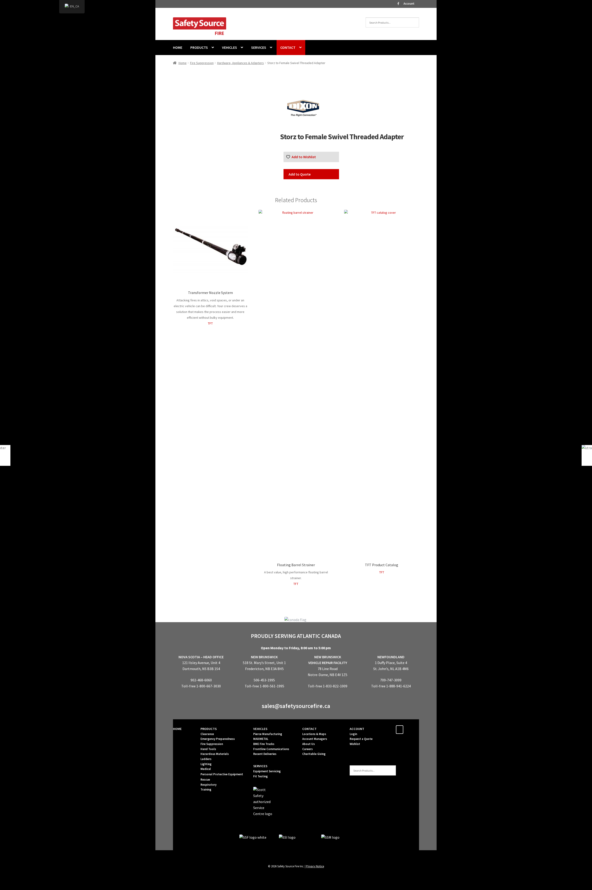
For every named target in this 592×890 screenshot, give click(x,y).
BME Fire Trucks (263, 744)
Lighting (206, 764)
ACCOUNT (357, 729)
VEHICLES (229, 47)
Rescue (205, 780)
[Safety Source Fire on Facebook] (399, 729)
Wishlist (355, 744)
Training (205, 789)
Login (353, 734)
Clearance (207, 734)
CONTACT (288, 47)
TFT (210, 323)
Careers (307, 749)
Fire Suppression (202, 63)
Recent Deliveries (264, 754)
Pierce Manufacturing (267, 734)
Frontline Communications (271, 749)
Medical (205, 769)
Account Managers (314, 739)
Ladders (205, 759)
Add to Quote (300, 174)
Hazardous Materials (214, 754)
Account (409, 4)
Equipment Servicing (267, 771)
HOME (177, 47)
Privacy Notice (315, 866)
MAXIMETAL (260, 739)
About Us (308, 744)
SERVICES (258, 47)
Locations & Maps (314, 734)
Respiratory (208, 785)
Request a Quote (361, 739)
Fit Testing (260, 776)
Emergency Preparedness (217, 739)
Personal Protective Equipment (221, 774)
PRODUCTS (199, 47)
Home (183, 63)
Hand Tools (208, 749)
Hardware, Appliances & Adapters (240, 63)
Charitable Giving (314, 754)
